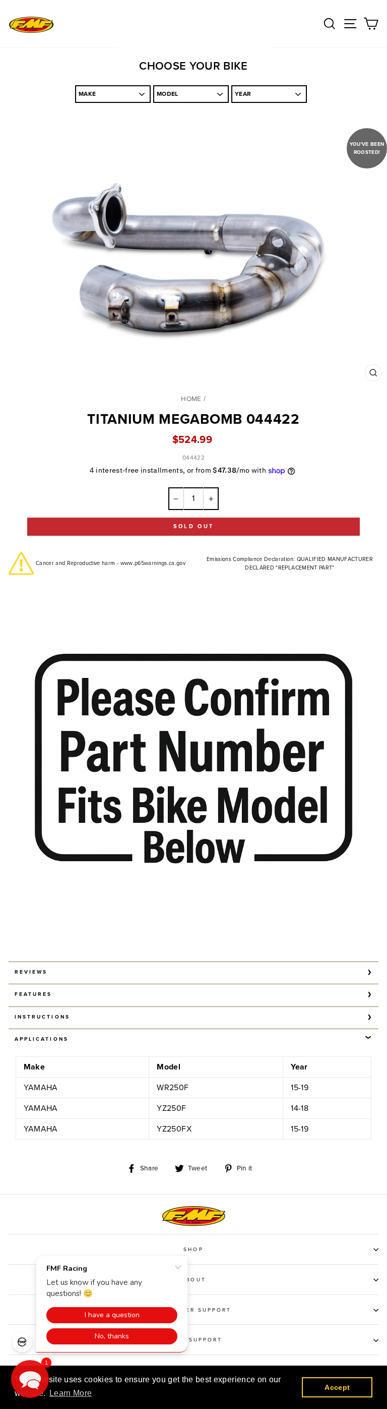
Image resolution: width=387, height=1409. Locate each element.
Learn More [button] (70, 1393)
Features (33, 994)
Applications (42, 1039)
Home (191, 399)
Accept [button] (337, 1387)
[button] (30, 1379)
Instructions (42, 1017)
